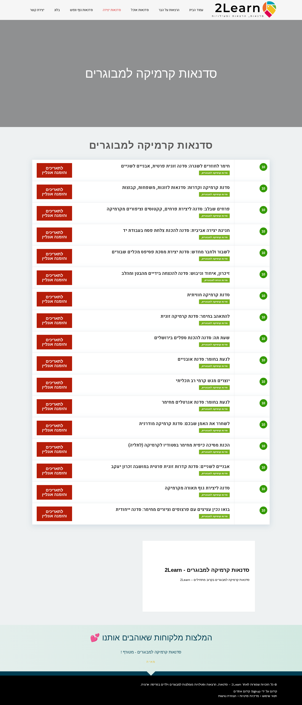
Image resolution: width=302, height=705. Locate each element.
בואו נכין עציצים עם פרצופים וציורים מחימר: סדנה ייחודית (173, 509)
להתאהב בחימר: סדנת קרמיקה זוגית (195, 316)
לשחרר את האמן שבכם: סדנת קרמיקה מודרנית (184, 423)
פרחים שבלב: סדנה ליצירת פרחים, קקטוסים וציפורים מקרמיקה (168, 209)
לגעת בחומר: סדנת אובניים (204, 359)
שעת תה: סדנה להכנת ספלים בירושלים (192, 338)
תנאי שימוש (269, 696)
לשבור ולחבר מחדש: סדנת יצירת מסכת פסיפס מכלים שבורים (171, 252)
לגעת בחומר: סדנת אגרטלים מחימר (196, 402)
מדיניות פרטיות (249, 696)
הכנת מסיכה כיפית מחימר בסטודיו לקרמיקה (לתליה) (179, 445)
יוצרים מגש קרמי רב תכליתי (203, 381)
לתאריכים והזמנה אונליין (54, 170)
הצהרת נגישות (227, 696)
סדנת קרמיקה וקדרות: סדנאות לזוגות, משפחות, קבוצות (176, 187)
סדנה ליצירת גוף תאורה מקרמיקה (197, 488)
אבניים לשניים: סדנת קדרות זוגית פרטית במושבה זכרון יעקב (170, 466)
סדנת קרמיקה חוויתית (208, 295)
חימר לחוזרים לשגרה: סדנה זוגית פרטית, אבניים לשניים (175, 166)
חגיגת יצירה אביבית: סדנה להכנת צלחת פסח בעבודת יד (176, 230)
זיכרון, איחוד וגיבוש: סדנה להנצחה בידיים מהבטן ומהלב (176, 273)
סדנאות (223, 684)
